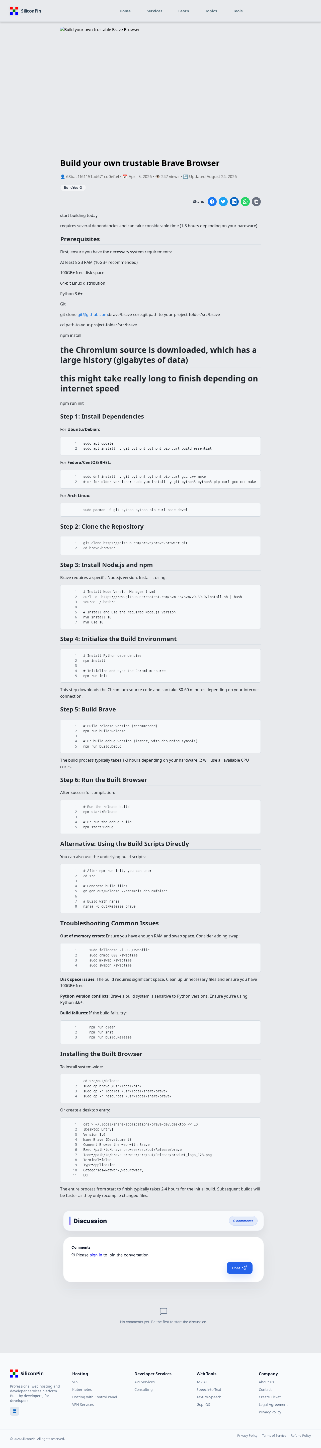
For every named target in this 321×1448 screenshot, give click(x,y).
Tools (238, 10)
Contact (265, 1389)
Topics (211, 10)
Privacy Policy (270, 1412)
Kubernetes (82, 1389)
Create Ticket (270, 1397)
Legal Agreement (273, 1404)
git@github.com (92, 314)
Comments (81, 1247)
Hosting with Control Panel (94, 1397)
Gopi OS (203, 1404)
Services (154, 10)
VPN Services (83, 1404)
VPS (75, 1382)
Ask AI (202, 1382)
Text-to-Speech (209, 1397)
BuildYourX (73, 187)
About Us (266, 1382)
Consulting (143, 1389)
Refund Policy (301, 1435)
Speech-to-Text (209, 1389)
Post (236, 1268)
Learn (183, 10)
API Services (144, 1382)
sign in (96, 1254)
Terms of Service (274, 1435)
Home (125, 10)
